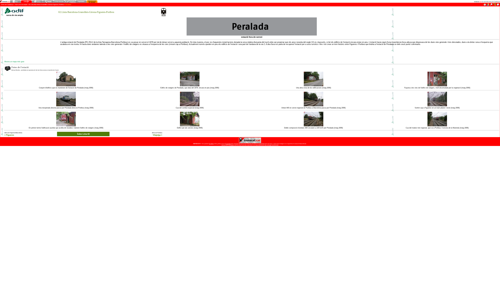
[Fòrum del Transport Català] (488, 5)
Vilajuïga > (157, 135)
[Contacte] (498, 5)
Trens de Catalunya (7, 4)
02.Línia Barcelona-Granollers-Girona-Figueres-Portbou (46, 4)
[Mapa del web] (494, 5)
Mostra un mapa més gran (14, 62)
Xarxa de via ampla (21, 4)
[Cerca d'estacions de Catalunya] (491, 5)
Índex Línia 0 (83, 134)
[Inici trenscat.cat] (484, 5)
